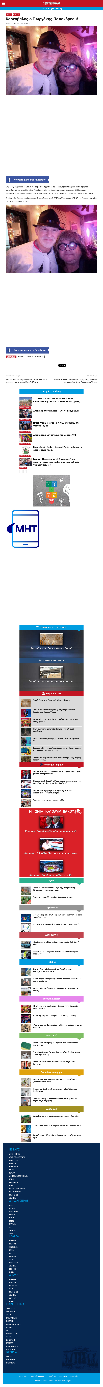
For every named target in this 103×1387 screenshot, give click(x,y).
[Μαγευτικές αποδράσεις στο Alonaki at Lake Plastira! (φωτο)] (26, 991)
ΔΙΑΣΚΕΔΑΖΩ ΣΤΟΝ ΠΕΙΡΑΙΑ (53, 628)
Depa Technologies (64, 1381)
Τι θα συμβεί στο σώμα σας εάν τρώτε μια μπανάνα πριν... (57, 1126)
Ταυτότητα (52, 1376)
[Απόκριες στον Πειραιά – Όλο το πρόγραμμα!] (25, 413)
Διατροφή (51, 1109)
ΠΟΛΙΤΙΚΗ (16, 14)
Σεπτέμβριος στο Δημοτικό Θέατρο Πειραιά (51, 648)
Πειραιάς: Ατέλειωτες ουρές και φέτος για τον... (51, 681)
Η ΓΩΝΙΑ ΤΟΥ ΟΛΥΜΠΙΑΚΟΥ (51, 811)
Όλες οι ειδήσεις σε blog (51, 9)
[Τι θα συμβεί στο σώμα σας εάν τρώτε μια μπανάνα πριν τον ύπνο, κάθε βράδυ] (26, 1129)
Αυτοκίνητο (51, 935)
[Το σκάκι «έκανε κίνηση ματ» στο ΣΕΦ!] (26, 803)
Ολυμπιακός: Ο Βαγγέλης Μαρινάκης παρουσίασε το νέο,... (51, 853)
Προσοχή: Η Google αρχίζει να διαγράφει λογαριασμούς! (57, 924)
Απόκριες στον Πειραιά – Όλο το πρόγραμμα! (56, 410)
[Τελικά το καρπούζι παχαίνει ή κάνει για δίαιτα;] (26, 900)
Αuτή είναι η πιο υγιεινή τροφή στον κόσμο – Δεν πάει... (56, 1116)
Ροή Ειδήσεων (53, 693)
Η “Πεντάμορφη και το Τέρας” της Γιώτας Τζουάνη (54, 1015)
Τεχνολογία (51, 908)
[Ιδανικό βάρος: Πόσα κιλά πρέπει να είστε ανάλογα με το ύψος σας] (26, 1138)
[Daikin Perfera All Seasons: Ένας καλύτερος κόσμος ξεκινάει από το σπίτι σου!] (26, 1082)
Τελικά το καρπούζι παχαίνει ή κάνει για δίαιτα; (53, 897)
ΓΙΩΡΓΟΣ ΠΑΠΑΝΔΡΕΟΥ (35, 357)
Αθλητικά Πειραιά (53, 765)
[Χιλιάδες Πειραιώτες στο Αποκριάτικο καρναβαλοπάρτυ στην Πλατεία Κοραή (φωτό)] (25, 401)
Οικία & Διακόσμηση (51, 1072)
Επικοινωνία (73, 1376)
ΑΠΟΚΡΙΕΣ (21, 357)
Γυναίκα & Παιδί (51, 999)
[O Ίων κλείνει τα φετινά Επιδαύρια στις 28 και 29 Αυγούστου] (26, 732)
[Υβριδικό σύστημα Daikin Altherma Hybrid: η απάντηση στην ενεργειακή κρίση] (26, 1101)
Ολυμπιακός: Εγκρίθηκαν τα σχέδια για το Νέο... (51, 875)
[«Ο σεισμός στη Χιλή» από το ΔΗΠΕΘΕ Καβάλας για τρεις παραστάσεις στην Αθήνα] (26, 760)
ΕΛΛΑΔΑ (9, 14)
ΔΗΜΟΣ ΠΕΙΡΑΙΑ (25, 407)
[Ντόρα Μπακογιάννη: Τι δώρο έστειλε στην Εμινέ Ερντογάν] (26, 1065)
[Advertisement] (51, 292)
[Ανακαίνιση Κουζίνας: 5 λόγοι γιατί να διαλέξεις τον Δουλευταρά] (26, 1092)
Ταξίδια (51, 962)
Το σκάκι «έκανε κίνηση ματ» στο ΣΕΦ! (49, 800)
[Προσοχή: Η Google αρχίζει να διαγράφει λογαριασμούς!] (26, 927)
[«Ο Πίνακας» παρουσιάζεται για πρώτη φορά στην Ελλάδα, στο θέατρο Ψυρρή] (26, 713)
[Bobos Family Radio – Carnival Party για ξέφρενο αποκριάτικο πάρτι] (25, 450)
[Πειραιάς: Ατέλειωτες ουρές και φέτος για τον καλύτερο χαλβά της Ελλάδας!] (51, 672)
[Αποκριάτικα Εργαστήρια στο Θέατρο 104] (25, 438)
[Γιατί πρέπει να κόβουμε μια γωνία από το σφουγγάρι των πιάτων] (26, 1046)
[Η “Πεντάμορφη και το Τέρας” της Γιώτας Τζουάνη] (26, 1018)
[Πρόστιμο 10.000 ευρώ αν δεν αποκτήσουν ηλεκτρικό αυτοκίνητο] (26, 954)
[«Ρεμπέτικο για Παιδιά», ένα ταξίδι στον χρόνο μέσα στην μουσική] (26, 1028)
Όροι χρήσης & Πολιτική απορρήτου (32, 1376)
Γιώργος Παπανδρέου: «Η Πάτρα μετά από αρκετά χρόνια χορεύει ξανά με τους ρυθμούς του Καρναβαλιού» (56, 462)
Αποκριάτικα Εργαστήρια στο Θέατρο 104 (54, 435)
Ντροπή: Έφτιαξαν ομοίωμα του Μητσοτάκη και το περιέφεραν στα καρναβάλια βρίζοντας (27, 380)
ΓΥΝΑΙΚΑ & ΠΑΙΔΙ (25, 432)
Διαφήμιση (63, 1376)
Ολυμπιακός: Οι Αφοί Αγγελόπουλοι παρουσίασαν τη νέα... (51, 831)
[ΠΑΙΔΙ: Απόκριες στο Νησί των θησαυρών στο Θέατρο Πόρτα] (25, 425)
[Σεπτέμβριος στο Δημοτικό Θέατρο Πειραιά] (51, 639)
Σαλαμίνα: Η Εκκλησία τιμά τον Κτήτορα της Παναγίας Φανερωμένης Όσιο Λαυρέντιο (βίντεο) (75, 380)
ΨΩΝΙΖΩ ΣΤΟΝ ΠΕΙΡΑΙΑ (53, 661)
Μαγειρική (51, 1035)
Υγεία (52, 880)
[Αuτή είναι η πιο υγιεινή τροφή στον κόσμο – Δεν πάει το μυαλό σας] (26, 1119)
